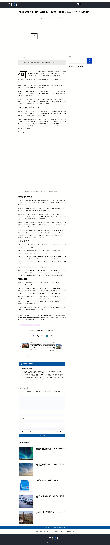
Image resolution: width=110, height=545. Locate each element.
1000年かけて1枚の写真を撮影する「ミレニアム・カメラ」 (50, 512)
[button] (33, 336)
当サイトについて (48, 531)
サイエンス (66, 18)
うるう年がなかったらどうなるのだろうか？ (48, 480)
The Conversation (44, 315)
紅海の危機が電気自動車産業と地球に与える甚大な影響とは (50, 496)
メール (21, 419)
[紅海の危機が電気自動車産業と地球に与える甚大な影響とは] (26, 495)
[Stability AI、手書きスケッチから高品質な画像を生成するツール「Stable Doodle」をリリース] (59, 345)
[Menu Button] (4, 5)
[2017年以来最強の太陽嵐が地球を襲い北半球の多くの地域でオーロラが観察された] (26, 448)
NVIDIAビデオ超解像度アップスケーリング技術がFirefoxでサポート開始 (36, 345)
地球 (21, 324)
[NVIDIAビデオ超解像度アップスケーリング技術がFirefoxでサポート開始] (25, 344)
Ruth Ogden (26, 315)
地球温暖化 (26, 324)
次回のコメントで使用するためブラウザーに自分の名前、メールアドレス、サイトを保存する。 (43, 432)
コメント (22, 394)
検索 (70, 57)
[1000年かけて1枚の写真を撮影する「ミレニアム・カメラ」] (26, 511)
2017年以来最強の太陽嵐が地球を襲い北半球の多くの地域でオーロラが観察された (50, 448)
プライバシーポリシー (68, 531)
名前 (21, 412)
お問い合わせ (39, 531)
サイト (21, 425)
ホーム (19, 58)
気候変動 (32, 324)
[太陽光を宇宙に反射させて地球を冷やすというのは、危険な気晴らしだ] (26, 463)
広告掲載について (57, 531)
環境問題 (37, 324)
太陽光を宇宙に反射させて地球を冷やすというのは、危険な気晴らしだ (50, 464)
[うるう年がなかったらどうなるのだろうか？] (26, 479)
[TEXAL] (14, 3)
